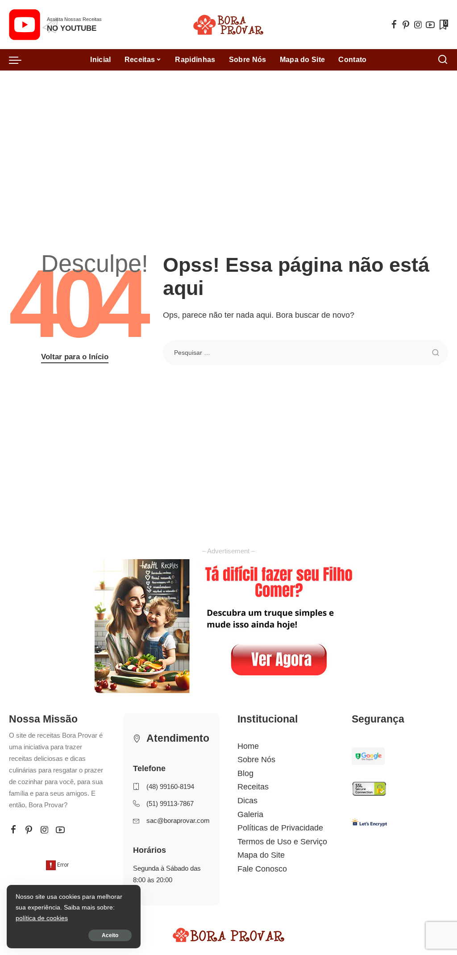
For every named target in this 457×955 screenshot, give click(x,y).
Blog (245, 773)
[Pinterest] (406, 24)
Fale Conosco (262, 868)
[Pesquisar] (442, 60)
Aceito (110, 935)
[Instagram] (418, 24)
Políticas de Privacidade (280, 827)
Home (248, 746)
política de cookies (42, 918)
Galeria (250, 814)
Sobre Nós (256, 759)
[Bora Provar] (228, 25)
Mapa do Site (261, 855)
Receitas (253, 786)
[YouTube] (430, 24)
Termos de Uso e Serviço (282, 841)
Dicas (247, 800)
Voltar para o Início (74, 357)
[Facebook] (394, 24)
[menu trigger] (19, 60)
